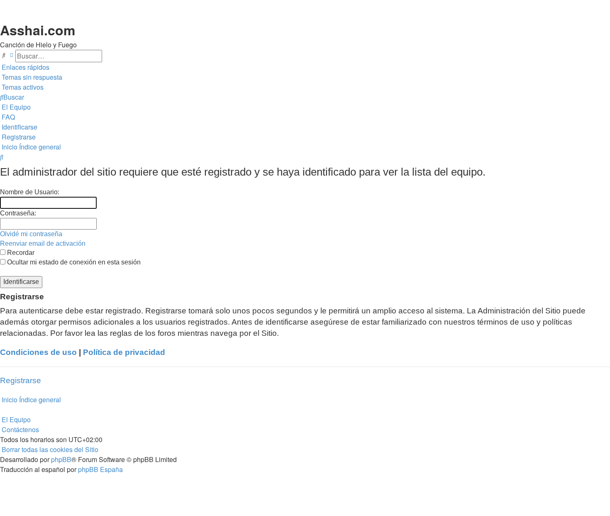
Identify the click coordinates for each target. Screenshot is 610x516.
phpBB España (100, 469)
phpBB (61, 459)
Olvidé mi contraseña (31, 233)
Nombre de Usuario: (29, 192)
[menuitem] (31, 77)
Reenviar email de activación (42, 243)
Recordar (19, 252)
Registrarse (20, 380)
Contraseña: (18, 213)
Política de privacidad (124, 352)
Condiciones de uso (38, 352)
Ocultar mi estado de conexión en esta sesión (73, 262)
